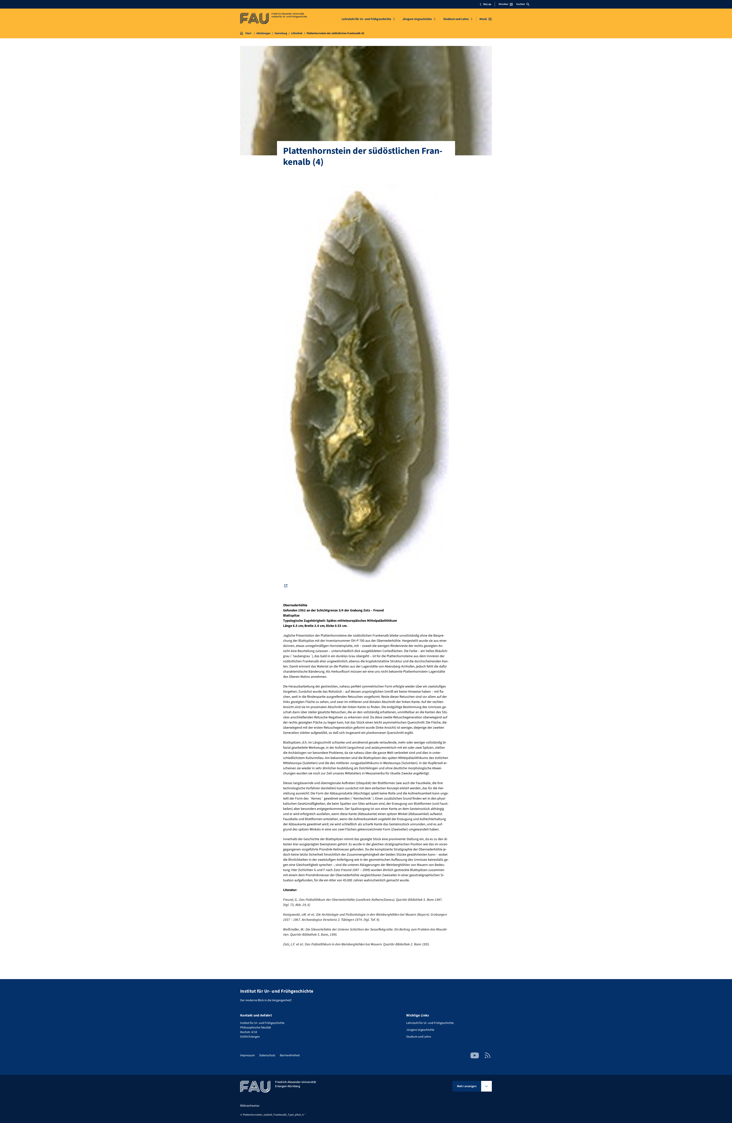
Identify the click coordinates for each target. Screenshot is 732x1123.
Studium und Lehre (456, 19)
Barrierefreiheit (290, 1055)
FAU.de (487, 4)
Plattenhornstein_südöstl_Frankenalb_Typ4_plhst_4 (273, 1115)
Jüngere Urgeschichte (417, 19)
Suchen (520, 4)
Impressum (247, 1055)
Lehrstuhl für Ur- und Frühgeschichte (366, 19)
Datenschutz (267, 1055)
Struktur (503, 4)
